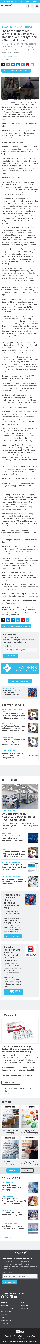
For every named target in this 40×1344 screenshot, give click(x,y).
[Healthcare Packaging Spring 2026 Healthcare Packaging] (30, 1117)
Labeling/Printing (8, 1183)
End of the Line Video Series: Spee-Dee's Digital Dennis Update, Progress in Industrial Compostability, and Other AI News (13, 742)
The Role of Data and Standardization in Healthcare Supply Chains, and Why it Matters (12, 838)
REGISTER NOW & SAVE (13, 992)
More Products (11, 1083)
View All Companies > (20, 681)
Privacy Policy (18, 1336)
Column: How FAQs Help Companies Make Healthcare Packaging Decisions (13, 867)
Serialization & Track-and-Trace (12, 710)
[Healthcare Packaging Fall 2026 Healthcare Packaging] (10, 1117)
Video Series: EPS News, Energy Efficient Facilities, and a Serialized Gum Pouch (13, 715)
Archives (27, 1170)
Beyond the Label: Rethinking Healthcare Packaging (11, 1187)
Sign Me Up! (10, 656)
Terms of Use (30, 1336)
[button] (20, 88)
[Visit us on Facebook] (2, 1297)
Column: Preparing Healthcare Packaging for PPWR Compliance (18, 816)
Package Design (7, 737)
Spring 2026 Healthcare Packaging (29, 1132)
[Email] (8, 64)
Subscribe (13, 1170)
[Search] (32, 6)
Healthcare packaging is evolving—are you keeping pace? (12, 1228)
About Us (8, 1336)
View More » (6, 1237)
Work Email (7, 646)
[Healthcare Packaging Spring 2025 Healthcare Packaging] (30, 1148)
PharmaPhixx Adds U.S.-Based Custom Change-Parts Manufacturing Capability (18, 1069)
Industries (6, 27)
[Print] (3, 64)
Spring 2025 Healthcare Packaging (29, 1163)
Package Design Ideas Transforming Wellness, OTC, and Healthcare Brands (13, 1201)
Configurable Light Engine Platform (16, 1075)
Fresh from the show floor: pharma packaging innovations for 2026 (13, 692)
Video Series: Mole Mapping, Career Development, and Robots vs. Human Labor (14, 728)
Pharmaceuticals (23, 27)
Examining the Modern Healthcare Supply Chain (11, 1213)
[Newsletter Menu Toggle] (27, 6)
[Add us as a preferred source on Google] (32, 64)
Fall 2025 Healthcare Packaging (10, 1163)
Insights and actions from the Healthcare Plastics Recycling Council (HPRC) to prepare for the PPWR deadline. (19, 825)
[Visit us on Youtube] (15, 1297)
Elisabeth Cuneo (11, 56)
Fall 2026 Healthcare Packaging (10, 1132)
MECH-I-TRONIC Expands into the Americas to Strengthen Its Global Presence (12, 755)
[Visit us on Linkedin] (11, 1297)
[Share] (13, 64)
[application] (20, 88)
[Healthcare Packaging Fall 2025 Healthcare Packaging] (10, 1148)
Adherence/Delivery (9, 1224)
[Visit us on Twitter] (6, 1297)
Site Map (21, 1338)
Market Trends (7, 723)
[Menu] (37, 6)
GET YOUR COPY (12, 936)
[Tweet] (23, 64)
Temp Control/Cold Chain (11, 877)
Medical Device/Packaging (11, 862)
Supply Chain (6, 833)
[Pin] (27, 64)
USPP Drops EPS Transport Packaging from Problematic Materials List (13, 881)
